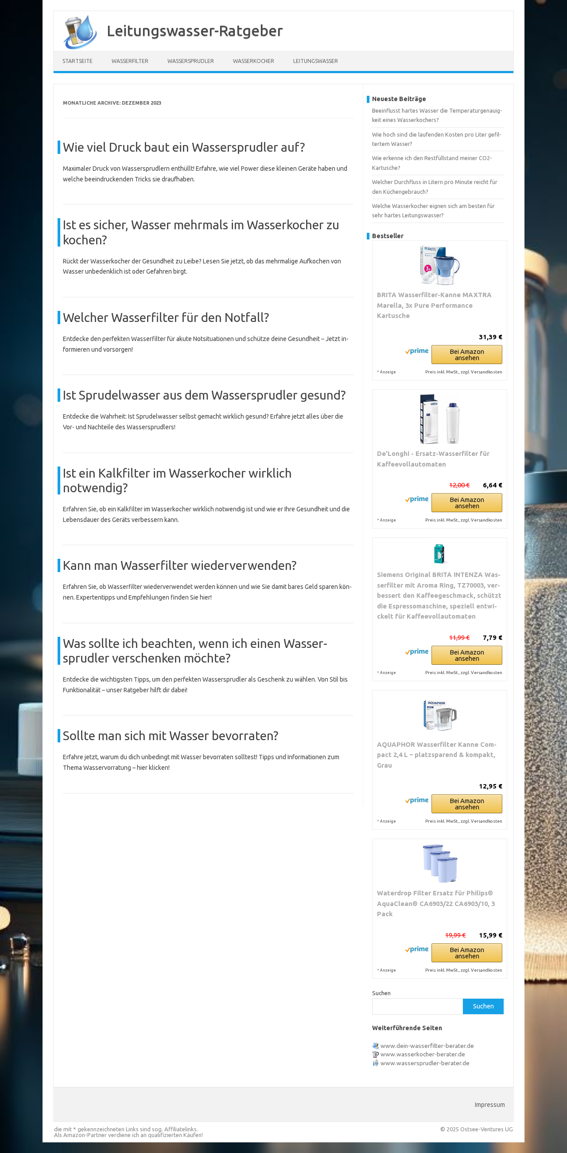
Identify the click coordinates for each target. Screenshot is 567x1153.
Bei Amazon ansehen (467, 354)
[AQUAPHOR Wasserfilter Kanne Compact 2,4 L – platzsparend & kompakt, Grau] (439, 715)
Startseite (77, 61)
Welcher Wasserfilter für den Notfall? (166, 317)
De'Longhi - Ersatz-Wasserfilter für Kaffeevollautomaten (433, 459)
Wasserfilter (130, 61)
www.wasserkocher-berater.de (423, 1054)
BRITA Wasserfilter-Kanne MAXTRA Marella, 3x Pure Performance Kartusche (434, 305)
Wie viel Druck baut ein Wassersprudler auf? (184, 147)
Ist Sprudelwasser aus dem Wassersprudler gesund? (204, 395)
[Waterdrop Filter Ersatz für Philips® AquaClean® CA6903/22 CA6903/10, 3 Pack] (439, 863)
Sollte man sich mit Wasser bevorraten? (170, 735)
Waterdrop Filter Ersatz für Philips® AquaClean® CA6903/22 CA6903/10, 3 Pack (436, 903)
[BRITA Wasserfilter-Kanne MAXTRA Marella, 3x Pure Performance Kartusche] (439, 265)
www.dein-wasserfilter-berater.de (427, 1045)
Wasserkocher (253, 61)
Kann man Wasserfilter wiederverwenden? (179, 565)
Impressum (490, 1104)
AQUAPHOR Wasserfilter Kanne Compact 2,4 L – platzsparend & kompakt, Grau (437, 755)
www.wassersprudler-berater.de (425, 1063)
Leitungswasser (315, 61)
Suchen (381, 993)
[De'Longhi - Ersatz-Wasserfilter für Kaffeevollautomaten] (439, 419)
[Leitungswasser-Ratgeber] (76, 47)
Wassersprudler (190, 61)
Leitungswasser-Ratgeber (195, 30)
